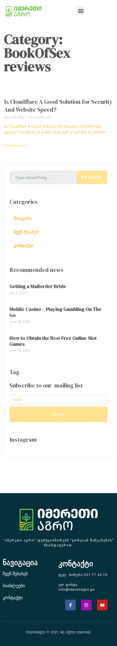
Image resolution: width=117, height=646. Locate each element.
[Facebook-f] (70, 605)
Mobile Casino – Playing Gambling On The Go (55, 312)
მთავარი (23, 218)
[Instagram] (86, 605)
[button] (80, 10)
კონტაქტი (23, 245)
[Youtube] (102, 605)
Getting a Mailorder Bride (38, 286)
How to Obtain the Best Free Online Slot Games (53, 341)
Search (92, 177)
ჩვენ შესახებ (26, 232)
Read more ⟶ (16, 145)
